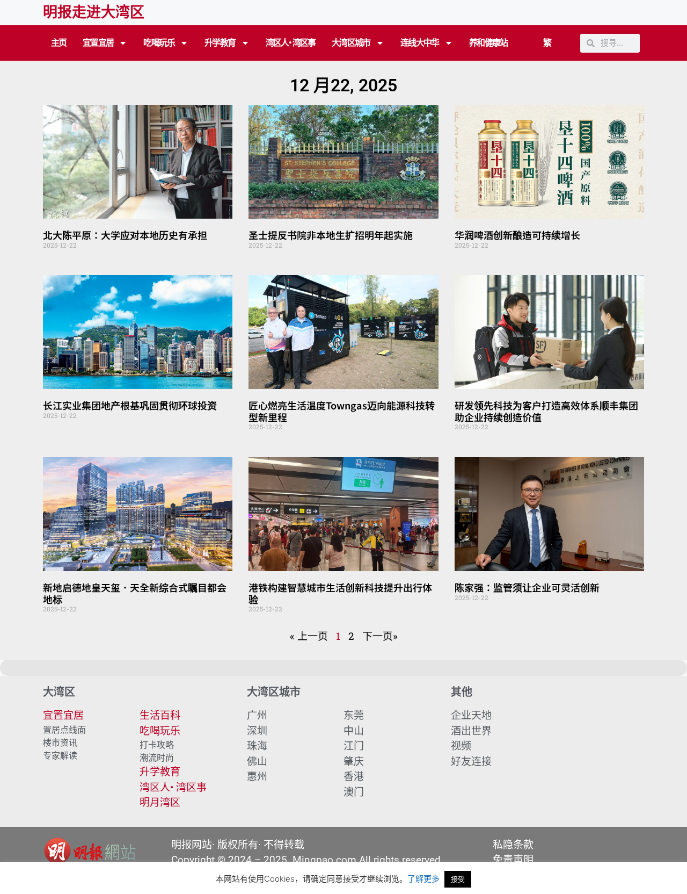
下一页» (380, 636)
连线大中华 (419, 43)
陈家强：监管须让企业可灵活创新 (527, 587)
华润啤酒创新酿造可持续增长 (517, 235)
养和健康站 (488, 43)
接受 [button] (458, 879)
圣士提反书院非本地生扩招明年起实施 (331, 235)
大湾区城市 (351, 43)
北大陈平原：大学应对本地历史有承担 (125, 235)
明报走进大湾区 (93, 12)
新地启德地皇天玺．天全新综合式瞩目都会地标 (134, 593)
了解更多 (423, 879)
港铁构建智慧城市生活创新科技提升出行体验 (340, 593)
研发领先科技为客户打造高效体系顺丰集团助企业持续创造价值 (546, 411)
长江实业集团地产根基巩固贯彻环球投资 (130, 405)
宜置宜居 (98, 43)
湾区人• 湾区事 (291, 43)
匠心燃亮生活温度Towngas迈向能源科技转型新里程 (342, 411)
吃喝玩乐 (158, 43)
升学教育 (220, 43)
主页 (59, 43)
